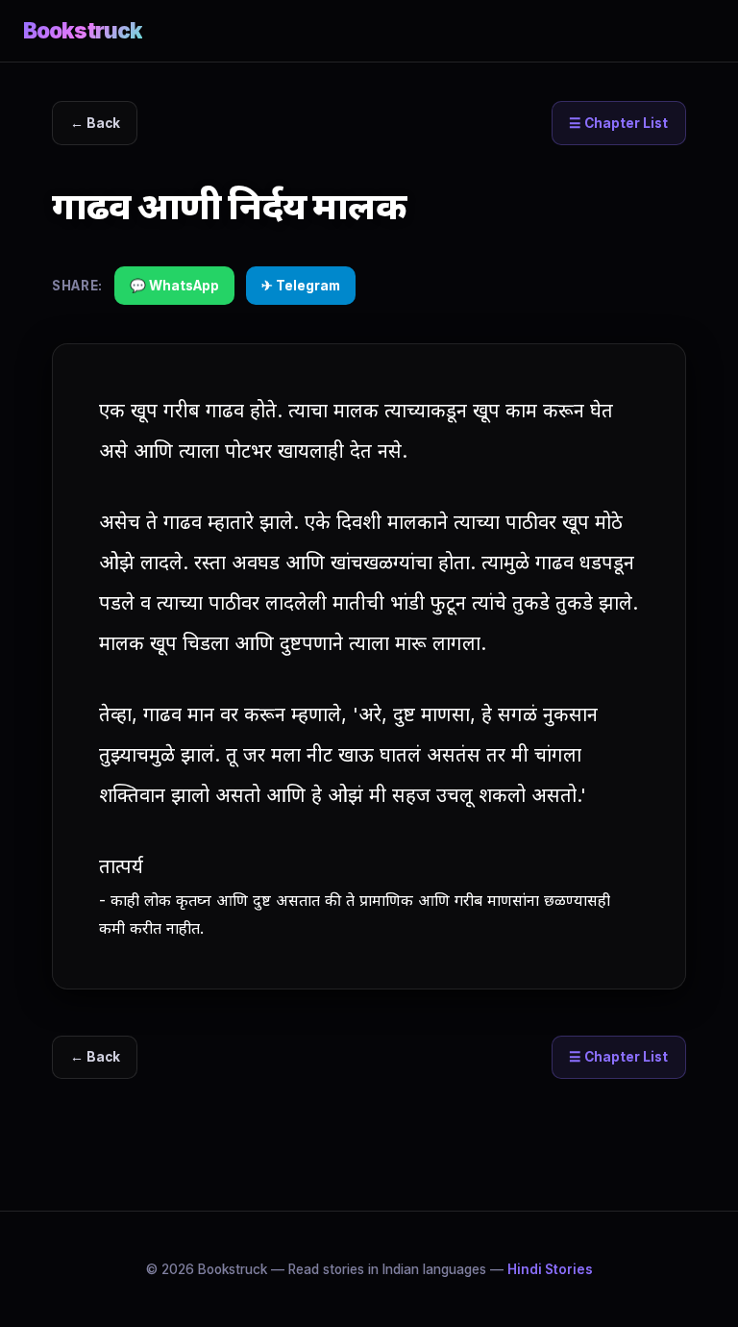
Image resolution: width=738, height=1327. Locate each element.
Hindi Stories (550, 1269)
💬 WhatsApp (174, 285)
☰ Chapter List (618, 123)
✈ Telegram (300, 285)
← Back (95, 123)
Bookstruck (82, 30)
